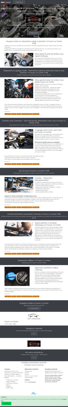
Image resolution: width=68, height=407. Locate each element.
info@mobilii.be (19, 2)
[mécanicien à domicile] (6, 2)
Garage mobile (7, 164)
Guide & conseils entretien (26, 164)
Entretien (13, 164)
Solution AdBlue (36, 164)
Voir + (34, 333)
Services (18, 164)
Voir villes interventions (34, 308)
